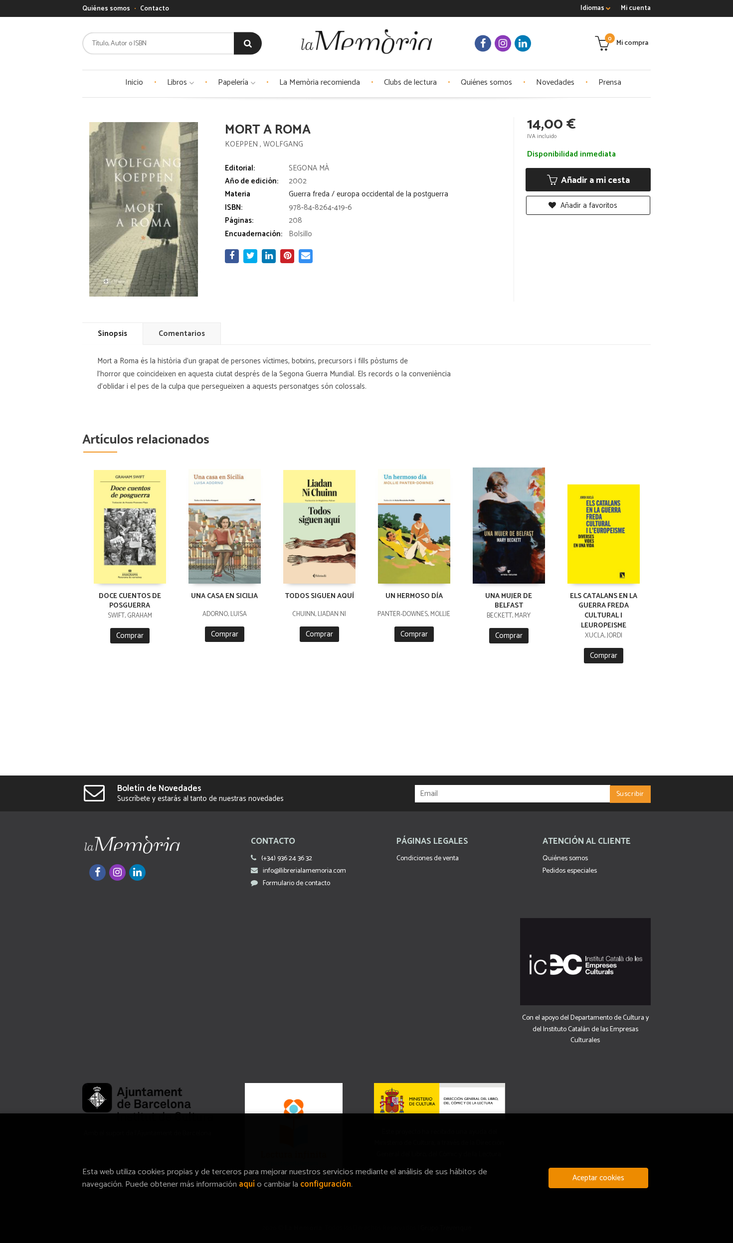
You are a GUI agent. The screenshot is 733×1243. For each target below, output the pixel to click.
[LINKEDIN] (523, 43)
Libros (178, 82)
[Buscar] (248, 43)
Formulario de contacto (296, 883)
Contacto (154, 8)
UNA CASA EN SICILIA (224, 596)
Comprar (130, 635)
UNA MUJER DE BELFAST (508, 601)
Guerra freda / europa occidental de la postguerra (368, 194)
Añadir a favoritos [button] (587, 205)
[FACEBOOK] (483, 43)
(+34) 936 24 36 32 (286, 858)
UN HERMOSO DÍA (414, 596)
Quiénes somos (106, 8)
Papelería (234, 82)
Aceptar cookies (598, 1178)
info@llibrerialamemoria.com (304, 871)
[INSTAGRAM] (503, 43)
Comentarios (182, 333)
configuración (325, 1184)
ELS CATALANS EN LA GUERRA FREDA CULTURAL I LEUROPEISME (603, 611)
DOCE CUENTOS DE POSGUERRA (130, 601)
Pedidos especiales (570, 871)
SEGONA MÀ (309, 168)
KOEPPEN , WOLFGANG (264, 144)
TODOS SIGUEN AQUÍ (319, 596)
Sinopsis (112, 333)
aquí (247, 1184)
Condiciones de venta (427, 858)
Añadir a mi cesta (594, 180)
